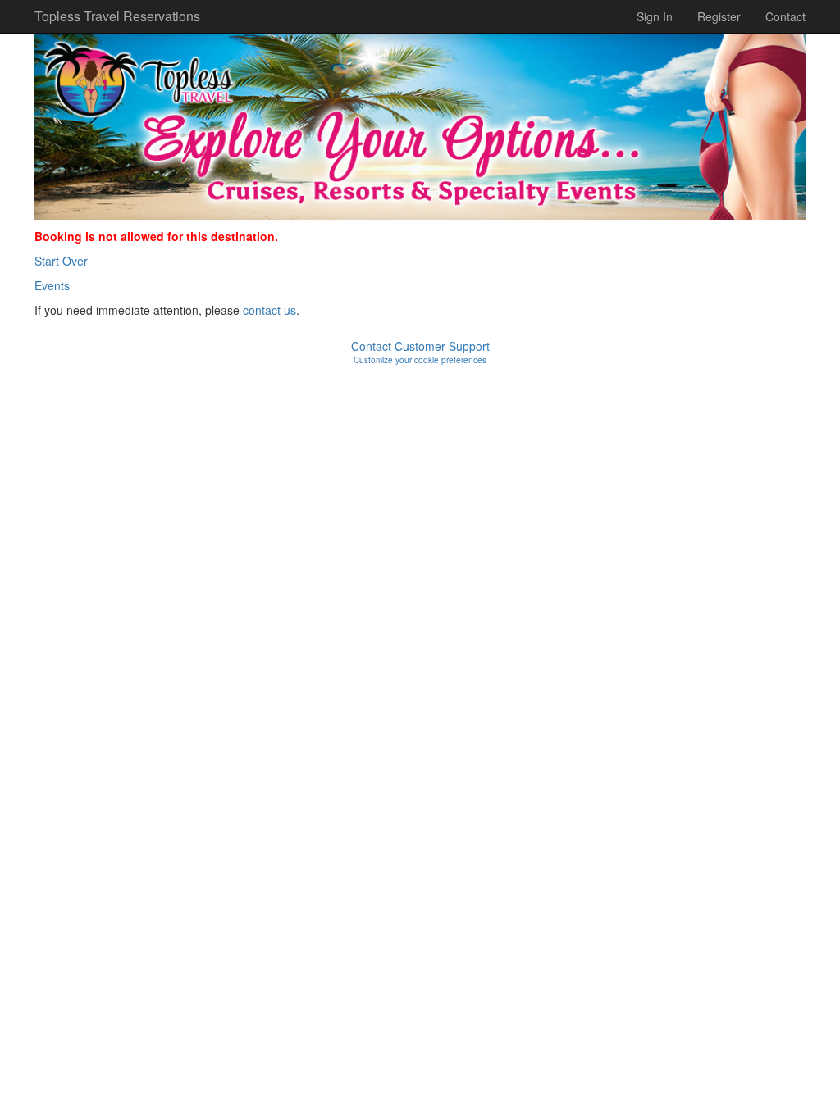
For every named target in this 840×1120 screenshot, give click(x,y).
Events (52, 285)
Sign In (655, 16)
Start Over (61, 261)
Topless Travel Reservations (110, 16)
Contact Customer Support (420, 346)
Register (719, 16)
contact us (269, 310)
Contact (785, 16)
